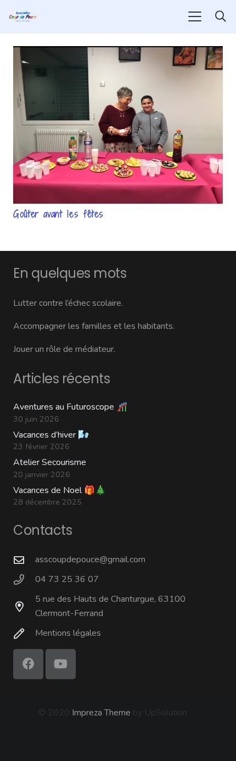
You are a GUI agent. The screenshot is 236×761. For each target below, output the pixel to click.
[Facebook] (28, 664)
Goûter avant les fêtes (58, 214)
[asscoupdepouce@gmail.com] (24, 560)
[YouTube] (61, 664)
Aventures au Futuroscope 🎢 (70, 407)
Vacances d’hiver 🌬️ (51, 435)
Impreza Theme (101, 713)
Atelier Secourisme (49, 462)
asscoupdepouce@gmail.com (90, 559)
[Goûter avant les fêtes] (118, 125)
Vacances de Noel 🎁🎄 (59, 490)
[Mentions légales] (24, 633)
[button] (195, 16)
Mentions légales (68, 633)
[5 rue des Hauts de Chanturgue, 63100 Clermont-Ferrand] (24, 606)
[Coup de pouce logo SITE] (23, 16)
